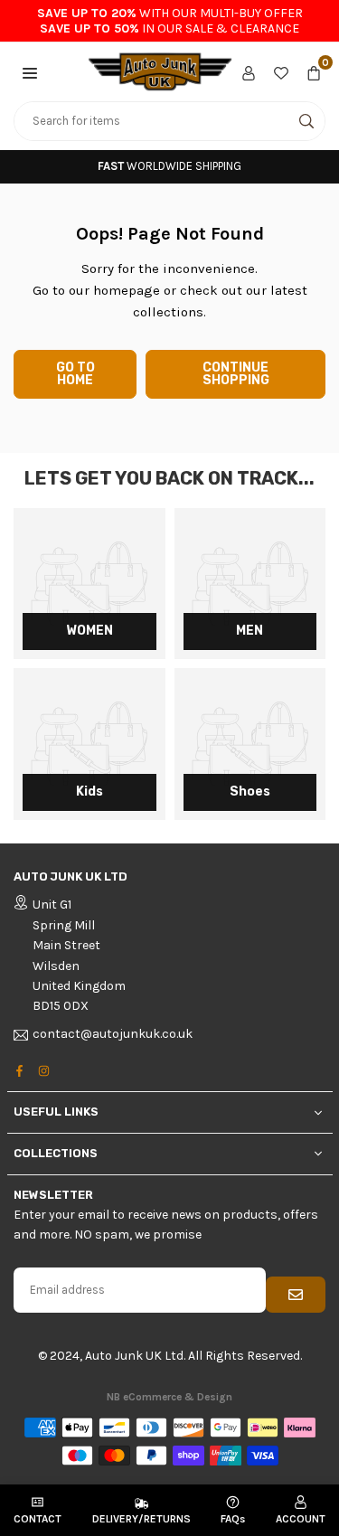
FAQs (233, 1518)
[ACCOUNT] (248, 71)
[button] (30, 71)
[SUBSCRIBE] (295, 1295)
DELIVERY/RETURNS (141, 1518)
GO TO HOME (75, 374)
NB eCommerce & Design (169, 1396)
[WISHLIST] (281, 71)
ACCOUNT (300, 1518)
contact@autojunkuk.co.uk (113, 1034)
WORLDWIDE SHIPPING (169, 166)
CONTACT (37, 1518)
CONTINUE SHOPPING (235, 374)
